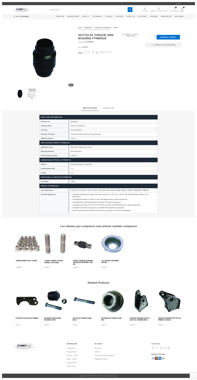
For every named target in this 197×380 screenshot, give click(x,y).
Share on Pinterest (93, 52)
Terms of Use (71, 366)
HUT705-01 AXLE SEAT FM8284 (27, 318)
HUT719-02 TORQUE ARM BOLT (82, 319)
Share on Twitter (85, 52)
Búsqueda (130, 9)
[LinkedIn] (161, 347)
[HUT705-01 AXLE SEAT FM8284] (27, 301)
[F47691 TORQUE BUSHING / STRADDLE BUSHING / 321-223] (84, 244)
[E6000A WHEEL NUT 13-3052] (27, 244)
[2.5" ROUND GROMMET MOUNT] (112, 244)
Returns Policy (72, 362)
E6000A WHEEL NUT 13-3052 (26, 260)
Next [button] (183, 309)
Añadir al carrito (168, 37)
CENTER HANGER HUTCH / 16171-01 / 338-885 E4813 (140, 319)
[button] (107, 52)
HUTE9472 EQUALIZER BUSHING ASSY (52, 319)
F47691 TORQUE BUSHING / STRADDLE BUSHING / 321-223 (83, 262)
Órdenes (97, 352)
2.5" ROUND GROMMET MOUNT (110, 261)
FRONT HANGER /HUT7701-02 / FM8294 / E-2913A (169, 319)
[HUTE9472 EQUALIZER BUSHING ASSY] (55, 301)
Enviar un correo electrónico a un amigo (101, 52)
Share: (80, 53)
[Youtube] (165, 347)
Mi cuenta (145, 11)
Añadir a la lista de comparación (132, 35)
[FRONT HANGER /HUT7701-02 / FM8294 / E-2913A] (169, 301)
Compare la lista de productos (159, 11)
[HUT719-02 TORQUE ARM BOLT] (84, 301)
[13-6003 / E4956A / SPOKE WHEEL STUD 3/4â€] (55, 244)
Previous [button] (13, 309)
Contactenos (71, 348)
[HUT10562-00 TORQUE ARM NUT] (112, 301)
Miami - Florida (72, 359)
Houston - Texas (72, 355)
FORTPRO (90, 42)
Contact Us (108, 108)
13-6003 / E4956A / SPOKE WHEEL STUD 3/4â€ (54, 261)
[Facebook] (157, 347)
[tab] (90, 108)
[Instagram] (168, 347)
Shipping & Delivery (101, 359)
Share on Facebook (89, 52)
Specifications (90, 108)
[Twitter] (153, 347)
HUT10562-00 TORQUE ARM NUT (111, 319)
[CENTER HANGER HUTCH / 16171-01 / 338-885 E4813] (141, 301)
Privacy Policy (71, 352)
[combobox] (88, 9)
